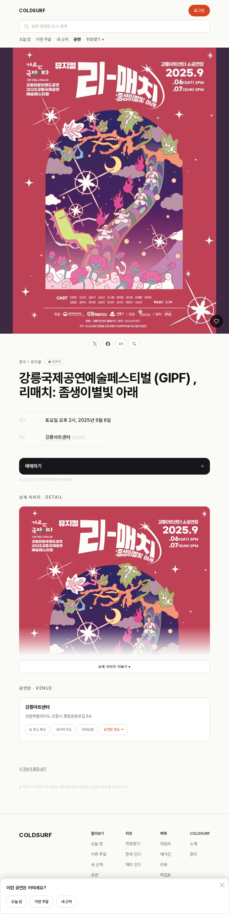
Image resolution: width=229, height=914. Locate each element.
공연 (77, 39)
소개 (193, 843)
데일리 (165, 843)
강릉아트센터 (57, 437)
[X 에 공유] (94, 343)
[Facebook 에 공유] (108, 343)
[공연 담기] (216, 321)
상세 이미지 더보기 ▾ (114, 667)
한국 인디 (133, 854)
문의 (193, 854)
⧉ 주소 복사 (37, 730)
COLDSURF (32, 10)
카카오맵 (88, 730)
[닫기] (222, 885)
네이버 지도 (64, 730)
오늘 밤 (25, 39)
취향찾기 (93, 39)
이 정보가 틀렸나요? (32, 769)
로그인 (199, 10)
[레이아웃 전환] (134, 343)
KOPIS (94, 787)
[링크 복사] (121, 343)
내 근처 (62, 39)
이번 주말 (43, 39)
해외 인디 (133, 864)
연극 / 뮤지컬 (30, 362)
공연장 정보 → (114, 730)
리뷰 (163, 864)
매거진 (165, 854)
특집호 (165, 875)
